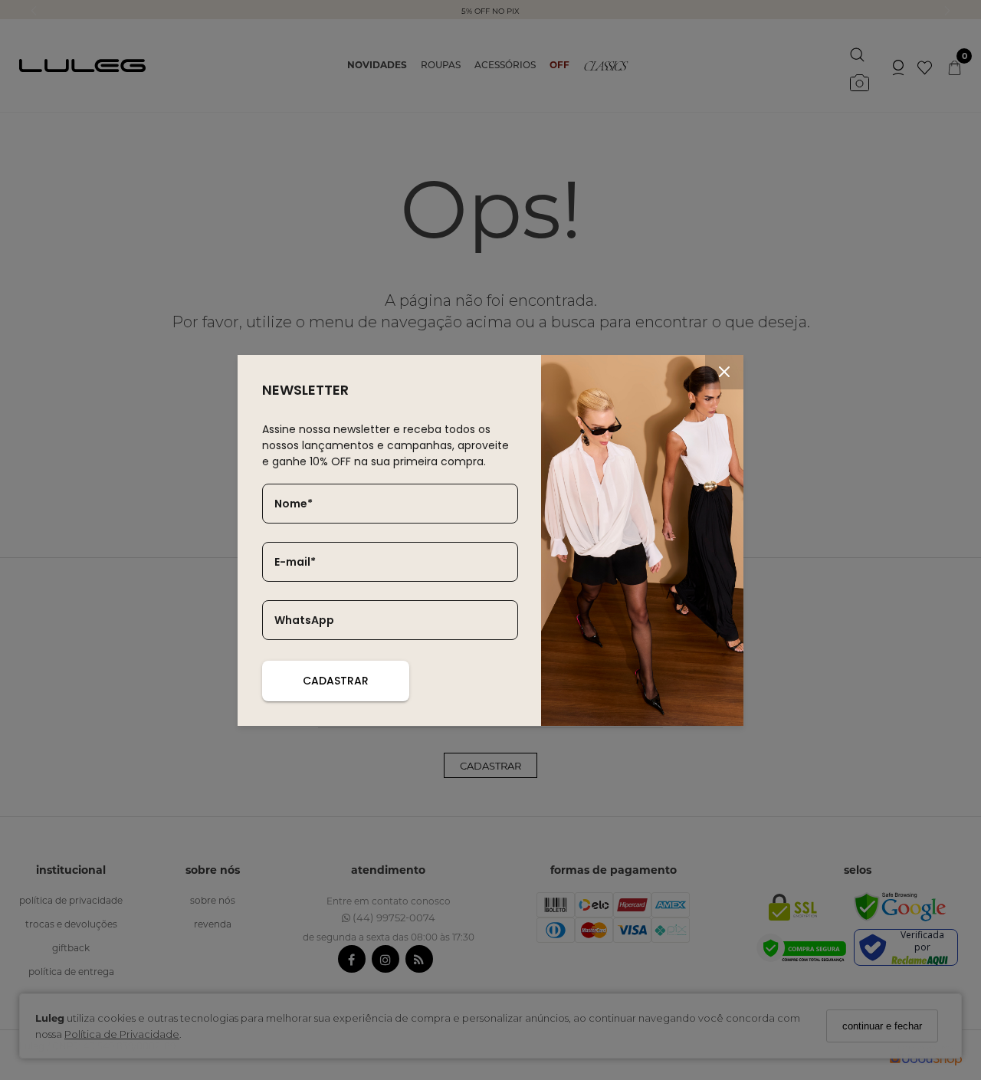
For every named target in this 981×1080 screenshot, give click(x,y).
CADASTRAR (336, 680)
